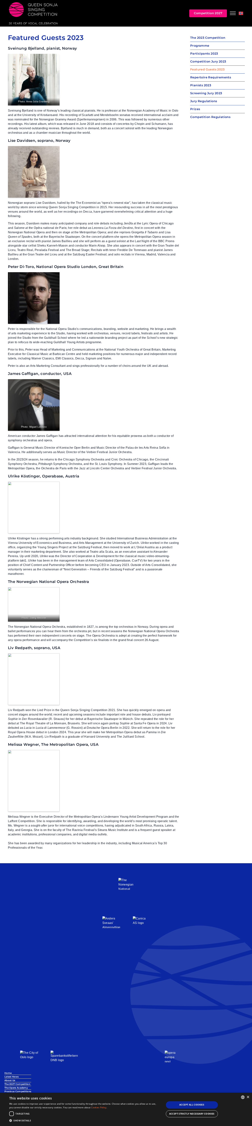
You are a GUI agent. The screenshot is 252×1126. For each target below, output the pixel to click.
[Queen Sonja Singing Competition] (33, 13)
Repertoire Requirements (210, 77)
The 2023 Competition (207, 37)
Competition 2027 (208, 13)
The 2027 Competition (17, 1084)
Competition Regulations (210, 117)
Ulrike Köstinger (24, 476)
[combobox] (243, 1097)
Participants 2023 (204, 53)
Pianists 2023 (200, 85)
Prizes (195, 109)
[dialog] (126, 1109)
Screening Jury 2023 (206, 93)
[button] (84, 1120)
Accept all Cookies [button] (191, 1104)
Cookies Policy (98, 1107)
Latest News (11, 1076)
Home (8, 1073)
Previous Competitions (17, 1091)
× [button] (247, 1097)
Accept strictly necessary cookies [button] (192, 1113)
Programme (199, 45)
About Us (9, 1080)
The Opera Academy (16, 1087)
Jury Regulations (203, 101)
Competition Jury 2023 (208, 61)
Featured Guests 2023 (207, 69)
